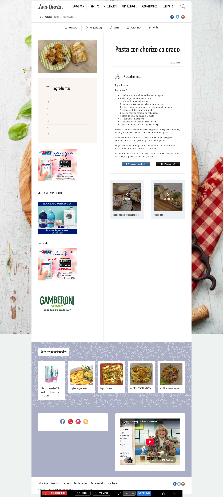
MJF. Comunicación (78, 489)
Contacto (168, 6)
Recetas (95, 6)
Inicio (40, 17)
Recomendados (149, 6)
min (132, 493)
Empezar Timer (144, 493)
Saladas (48, 17)
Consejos (112, 6)
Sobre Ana (78, 6)
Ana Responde (129, 6)
